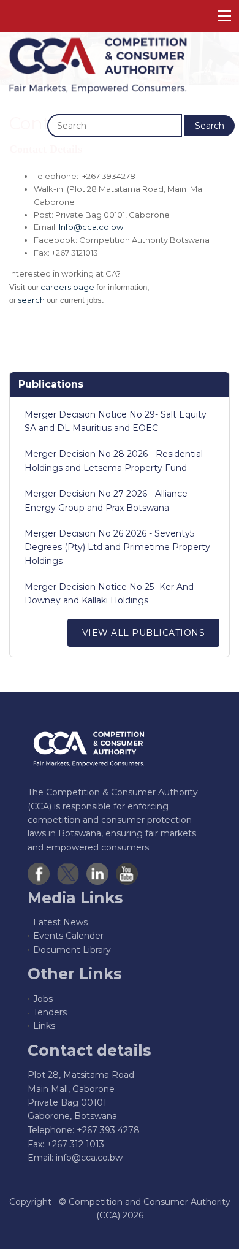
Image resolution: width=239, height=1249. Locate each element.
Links (44, 1025)
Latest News (60, 922)
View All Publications (143, 632)
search (31, 300)
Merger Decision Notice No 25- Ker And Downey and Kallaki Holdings (109, 593)
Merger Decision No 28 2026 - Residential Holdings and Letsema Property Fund (114, 460)
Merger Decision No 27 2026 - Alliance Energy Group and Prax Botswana (106, 500)
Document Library (72, 949)
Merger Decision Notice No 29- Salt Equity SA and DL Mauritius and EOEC (116, 421)
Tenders (50, 1012)
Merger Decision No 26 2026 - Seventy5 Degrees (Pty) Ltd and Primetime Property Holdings (117, 547)
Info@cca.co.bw (91, 227)
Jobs (43, 998)
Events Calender (68, 935)
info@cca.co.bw (89, 1157)
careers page (67, 287)
